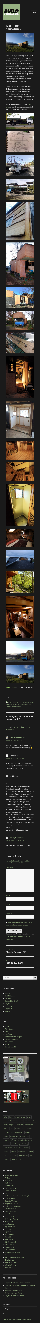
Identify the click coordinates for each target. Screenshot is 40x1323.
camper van (16, 704)
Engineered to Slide (12, 1204)
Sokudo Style (10, 1247)
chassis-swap (20, 1117)
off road (13, 1140)
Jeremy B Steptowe (17, 838)
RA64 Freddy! (10, 1234)
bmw (11, 1117)
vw (31, 1155)
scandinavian (24, 1148)
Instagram (7, 1309)
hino (29, 704)
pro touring (23, 1144)
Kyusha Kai (9, 1221)
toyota (13, 1151)
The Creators (9, 1260)
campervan (23, 704)
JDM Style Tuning (11, 1219)
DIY (33, 1121)
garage (17, 1128)
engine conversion (16, 1125)
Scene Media (9, 1245)
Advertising (9, 1029)
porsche (14, 1144)
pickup (6, 1144)
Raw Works (9, 1239)
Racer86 (8, 1237)
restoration (8, 1148)
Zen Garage (9, 1268)
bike (5, 1117)
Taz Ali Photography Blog (14, 1257)
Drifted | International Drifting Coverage (20, 1196)
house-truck (13, 706)
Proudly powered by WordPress (22, 1319)
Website (9, 913)
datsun (27, 1121)
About (7, 1026)
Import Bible (9, 1216)
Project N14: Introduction (14, 1296)
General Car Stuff (11, 1001)
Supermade (9, 1255)
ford (11, 1128)
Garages (8, 998)
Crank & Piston (10, 1191)
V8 (10, 1155)
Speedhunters (10, 1250)
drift (5, 1125)
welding (7, 1159)
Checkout (8, 1034)
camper (9, 704)
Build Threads (29, 702)
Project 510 (9, 1004)
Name (8, 895)
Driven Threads (10, 1198)
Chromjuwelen (10, 1188)
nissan (6, 1140)
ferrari (6, 1128)
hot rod (6, 1132)
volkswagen (23, 1155)
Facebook (6, 1304)
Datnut (7, 1193)
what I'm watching (19, 1159)
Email (8, 904)
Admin (7, 993)
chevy (15, 1121)
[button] (20, 1313)
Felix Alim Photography (13, 1206)
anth (9, 702)
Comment (10, 867)
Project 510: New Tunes (13, 1293)
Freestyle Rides (10, 1209)
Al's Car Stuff (10, 1180)
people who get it (25, 1140)
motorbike (14, 1136)
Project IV (8, 1006)
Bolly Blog (8, 1183)
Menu (34, 12)
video (15, 1155)
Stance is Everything (12, 1252)
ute (5, 1155)
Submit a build (10, 1047)
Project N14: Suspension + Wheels (17, 1283)
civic (21, 1121)
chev (29, 1117)
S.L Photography (11, 1242)
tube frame (22, 1151)
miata (6, 1136)
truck (19, 706)
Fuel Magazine (10, 1211)
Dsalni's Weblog (11, 1201)
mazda (27, 1132)
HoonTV (8, 1214)
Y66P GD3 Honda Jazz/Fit (14, 1290)
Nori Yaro (8, 1229)
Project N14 (9, 1009)
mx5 (32, 1136)
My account (9, 1042)
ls (12, 1132)
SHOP (7, 1044)
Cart (6, 1031)
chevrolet (7, 1121)
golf (24, 1128)
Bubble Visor (9, 1186)
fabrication (29, 1125)
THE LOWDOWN (11, 1262)
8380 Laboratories (11, 1175)
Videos (7, 1011)
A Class (7, 1178)
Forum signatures (11, 1039)
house (7, 706)
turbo (31, 1151)
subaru (6, 1151)
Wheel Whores (10, 1265)
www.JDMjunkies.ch (17, 737)
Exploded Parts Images (13, 1037)
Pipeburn (8, 1232)
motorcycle (24, 1136)
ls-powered (19, 1132)
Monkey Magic (10, 1224)
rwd (15, 1148)
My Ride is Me (10, 1227)
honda (29, 1128)
